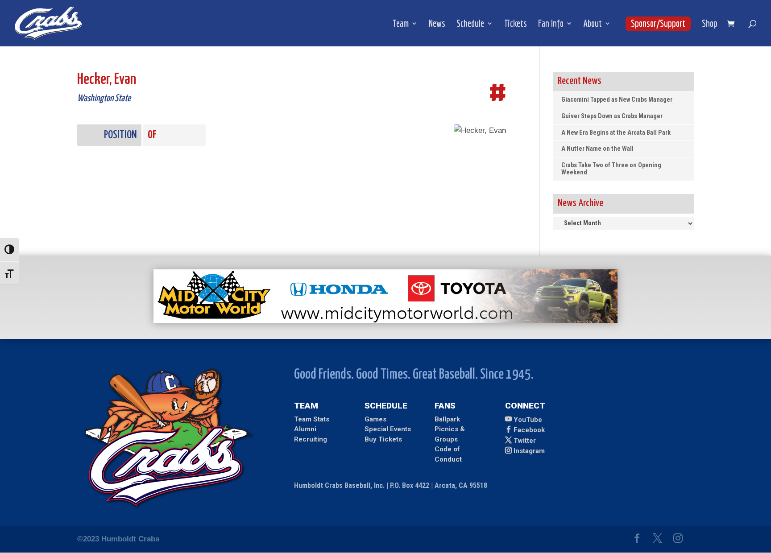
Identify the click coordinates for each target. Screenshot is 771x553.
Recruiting (310, 439)
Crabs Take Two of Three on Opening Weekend (611, 168)
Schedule (470, 24)
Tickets (515, 24)
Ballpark (447, 419)
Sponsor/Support (658, 23)
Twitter (525, 441)
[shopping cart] (733, 24)
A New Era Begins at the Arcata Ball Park (616, 132)
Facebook (529, 430)
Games (375, 419)
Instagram (529, 451)
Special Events (388, 429)
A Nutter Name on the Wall (597, 149)
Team (401, 24)
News (437, 24)
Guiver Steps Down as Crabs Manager (612, 116)
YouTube (528, 420)
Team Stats (311, 419)
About (593, 24)
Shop (709, 24)
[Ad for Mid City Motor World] (385, 320)
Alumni (305, 429)
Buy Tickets (383, 439)
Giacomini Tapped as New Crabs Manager (616, 99)
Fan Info (551, 24)
